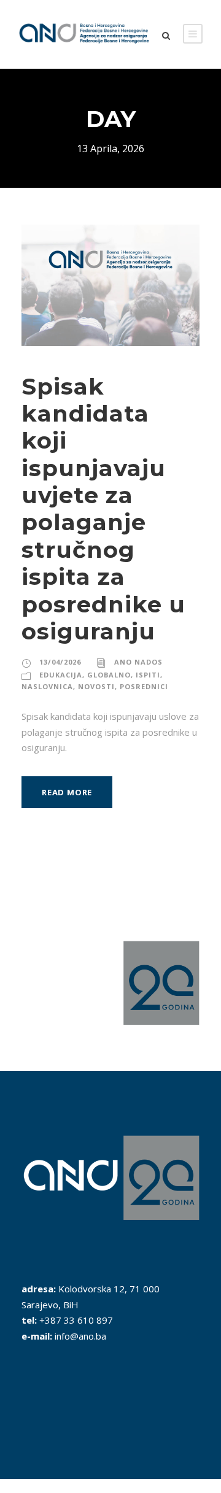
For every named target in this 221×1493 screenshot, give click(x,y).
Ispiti (148, 674)
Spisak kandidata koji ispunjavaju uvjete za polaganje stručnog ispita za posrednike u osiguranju (103, 509)
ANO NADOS (138, 661)
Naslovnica (47, 686)
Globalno (109, 674)
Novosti (96, 686)
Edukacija (60, 674)
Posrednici (144, 686)
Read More (67, 792)
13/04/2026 (60, 661)
